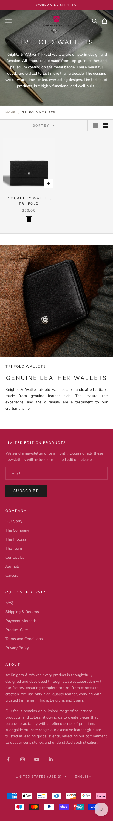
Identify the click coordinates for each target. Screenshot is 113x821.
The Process (15, 539)
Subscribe (26, 490)
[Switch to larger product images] (95, 125)
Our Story (13, 521)
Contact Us (14, 557)
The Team (13, 548)
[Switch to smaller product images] (105, 125)
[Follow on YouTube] (36, 759)
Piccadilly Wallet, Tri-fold (29, 201)
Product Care (16, 629)
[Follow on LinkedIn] (51, 759)
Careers (11, 575)
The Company (17, 530)
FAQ (9, 602)
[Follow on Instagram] (22, 759)
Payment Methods (21, 620)
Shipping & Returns (22, 611)
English (83, 776)
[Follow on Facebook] (8, 759)
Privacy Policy (17, 647)
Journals (12, 566)
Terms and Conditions (24, 638)
